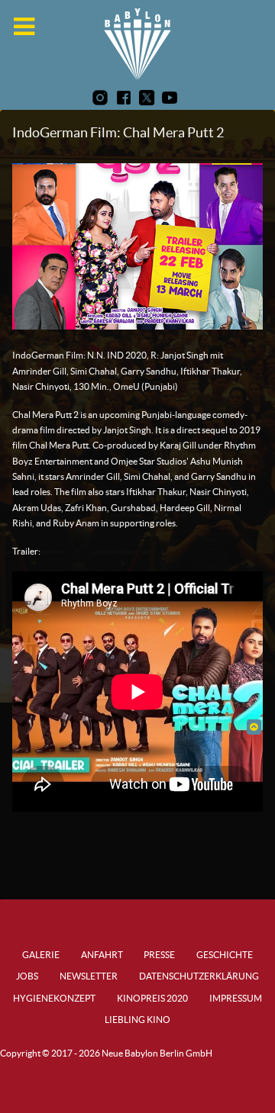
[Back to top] (254, 727)
